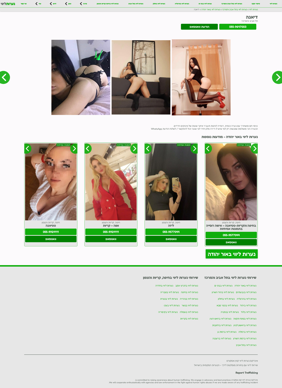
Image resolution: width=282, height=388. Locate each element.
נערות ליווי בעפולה (189, 311)
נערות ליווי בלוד (248, 311)
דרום (54, 3)
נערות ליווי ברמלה (247, 331)
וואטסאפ (231, 242)
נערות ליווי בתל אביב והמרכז (231, 3)
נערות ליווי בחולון (159, 3)
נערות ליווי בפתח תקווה (244, 318)
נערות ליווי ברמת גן (226, 331)
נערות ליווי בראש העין (220, 318)
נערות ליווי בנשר (190, 305)
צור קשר (24, 3)
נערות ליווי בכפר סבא (227, 305)
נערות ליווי (273, 3)
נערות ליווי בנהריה (189, 298)
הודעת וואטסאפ (199, 26)
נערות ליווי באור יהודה (232, 254)
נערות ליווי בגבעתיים (246, 292)
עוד (40, 3)
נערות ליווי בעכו (171, 305)
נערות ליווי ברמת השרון (244, 338)
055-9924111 (111, 232)
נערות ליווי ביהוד (248, 305)
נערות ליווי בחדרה (164, 285)
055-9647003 (237, 26)
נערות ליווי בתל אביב (135, 3)
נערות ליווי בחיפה (189, 292)
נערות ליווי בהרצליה (182, 3)
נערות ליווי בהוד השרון (223, 292)
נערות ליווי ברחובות (221, 325)
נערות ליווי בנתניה (230, 311)
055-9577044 (231, 235)
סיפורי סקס (256, 3)
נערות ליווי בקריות (189, 318)
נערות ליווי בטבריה (169, 292)
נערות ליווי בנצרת (169, 298)
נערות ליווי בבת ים (205, 3)
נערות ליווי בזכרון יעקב (186, 285)
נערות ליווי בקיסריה (168, 311)
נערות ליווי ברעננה (222, 338)
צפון (69, 3)
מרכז (85, 3)
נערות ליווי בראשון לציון (245, 325)
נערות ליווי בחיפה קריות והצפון (108, 3)
